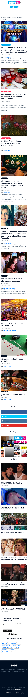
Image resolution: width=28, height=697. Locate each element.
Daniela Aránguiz (6, 651)
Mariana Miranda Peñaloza (9, 288)
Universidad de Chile (7, 647)
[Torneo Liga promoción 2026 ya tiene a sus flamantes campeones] (14, 521)
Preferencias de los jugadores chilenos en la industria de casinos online (13, 96)
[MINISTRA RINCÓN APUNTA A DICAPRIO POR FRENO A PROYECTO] (10, 446)
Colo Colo (4, 643)
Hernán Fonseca (7, 243)
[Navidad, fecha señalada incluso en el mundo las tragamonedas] (14, 125)
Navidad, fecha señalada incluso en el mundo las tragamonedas (11, 143)
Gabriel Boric (13, 643)
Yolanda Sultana (16, 645)
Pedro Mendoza (7, 57)
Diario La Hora (6, 104)
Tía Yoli (17, 647)
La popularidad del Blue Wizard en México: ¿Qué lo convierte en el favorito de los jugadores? (14, 50)
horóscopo (12, 649)
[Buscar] (23, 2)
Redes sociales (6, 645)
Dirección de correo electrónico (10, 625)
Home (10, 9)
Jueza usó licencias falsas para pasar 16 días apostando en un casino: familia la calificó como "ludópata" (14, 235)
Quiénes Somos (9, 692)
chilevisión (4, 649)
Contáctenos (8, 694)
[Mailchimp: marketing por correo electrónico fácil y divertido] (12, 635)
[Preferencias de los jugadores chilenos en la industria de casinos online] (14, 78)
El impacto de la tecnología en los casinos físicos (13, 324)
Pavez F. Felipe (7, 366)
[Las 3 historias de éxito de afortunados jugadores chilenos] (14, 262)
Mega (14, 651)
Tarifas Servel (19, 692)
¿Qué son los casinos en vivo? (13, 395)
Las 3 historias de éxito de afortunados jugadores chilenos (12, 281)
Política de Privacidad (20, 694)
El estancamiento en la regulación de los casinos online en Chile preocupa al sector (12, 184)
